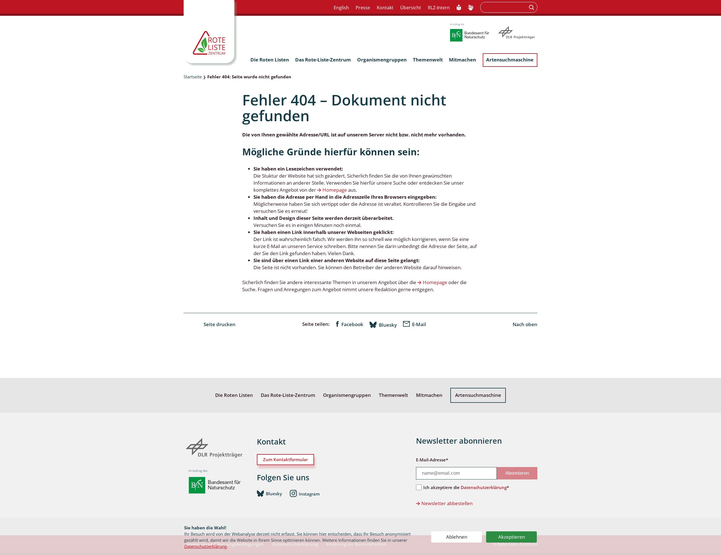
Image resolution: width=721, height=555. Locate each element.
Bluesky (388, 325)
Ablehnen (456, 537)
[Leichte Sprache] (459, 8)
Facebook (352, 324)
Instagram (309, 494)
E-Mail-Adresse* (432, 460)
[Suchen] (532, 7)
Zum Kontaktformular (285, 459)
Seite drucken (219, 324)
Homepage (334, 190)
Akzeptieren (511, 537)
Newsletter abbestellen (447, 503)
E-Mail (419, 324)
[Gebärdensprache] (470, 8)
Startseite (193, 76)
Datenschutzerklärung (205, 546)
